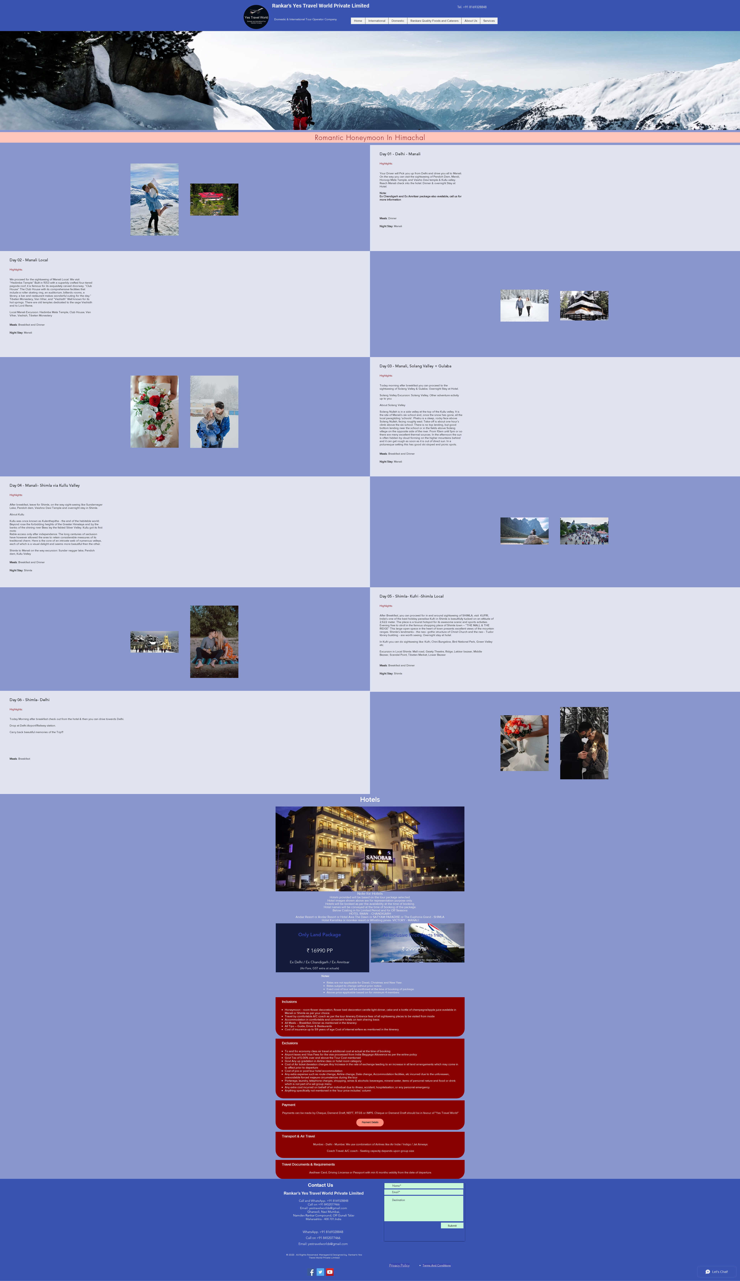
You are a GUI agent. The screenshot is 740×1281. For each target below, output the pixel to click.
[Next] (458, 849)
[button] (370, 80)
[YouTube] (330, 1272)
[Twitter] (320, 1272)
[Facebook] (311, 1272)
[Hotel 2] (372, 886)
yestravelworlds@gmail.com (328, 1208)
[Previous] (282, 849)
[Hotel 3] (367, 886)
